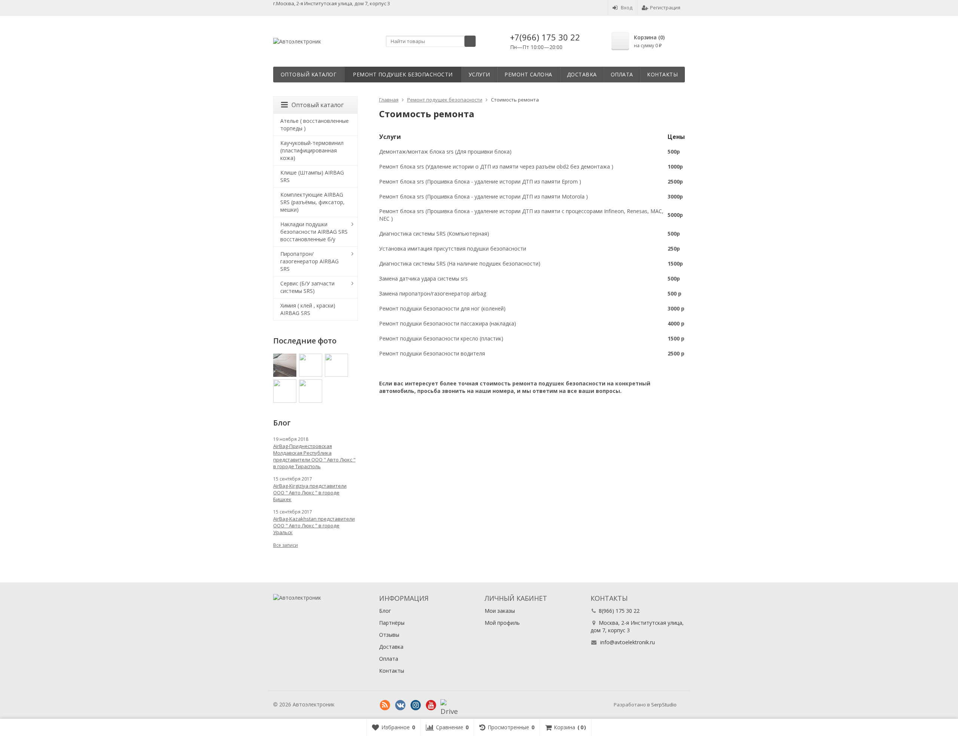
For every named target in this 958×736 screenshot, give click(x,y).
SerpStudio (664, 704)
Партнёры (392, 622)
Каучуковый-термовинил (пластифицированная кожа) (312, 150)
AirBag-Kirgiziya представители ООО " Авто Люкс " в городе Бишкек (310, 492)
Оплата (622, 74)
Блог (385, 610)
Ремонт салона (528, 74)
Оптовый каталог (309, 74)
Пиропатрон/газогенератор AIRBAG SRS (309, 261)
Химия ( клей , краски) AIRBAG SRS (307, 309)
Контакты (662, 74)
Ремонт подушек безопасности (403, 74)
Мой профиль (502, 622)
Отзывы (389, 634)
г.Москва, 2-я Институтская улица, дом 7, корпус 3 (331, 3)
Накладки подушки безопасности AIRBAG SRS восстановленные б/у (314, 232)
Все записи (285, 545)
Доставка (582, 74)
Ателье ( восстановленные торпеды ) (314, 124)
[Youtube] (431, 705)
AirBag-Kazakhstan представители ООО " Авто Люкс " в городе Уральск (314, 525)
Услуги (479, 74)
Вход (626, 7)
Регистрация (665, 7)
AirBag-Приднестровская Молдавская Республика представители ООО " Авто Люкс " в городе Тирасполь (314, 456)
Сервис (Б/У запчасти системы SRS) (307, 287)
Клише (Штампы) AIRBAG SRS (312, 176)
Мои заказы (500, 610)
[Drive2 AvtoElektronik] (446, 705)
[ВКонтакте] (400, 705)
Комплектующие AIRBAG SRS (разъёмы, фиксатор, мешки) (312, 202)
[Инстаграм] (416, 705)
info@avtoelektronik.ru (627, 642)
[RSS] (385, 705)
